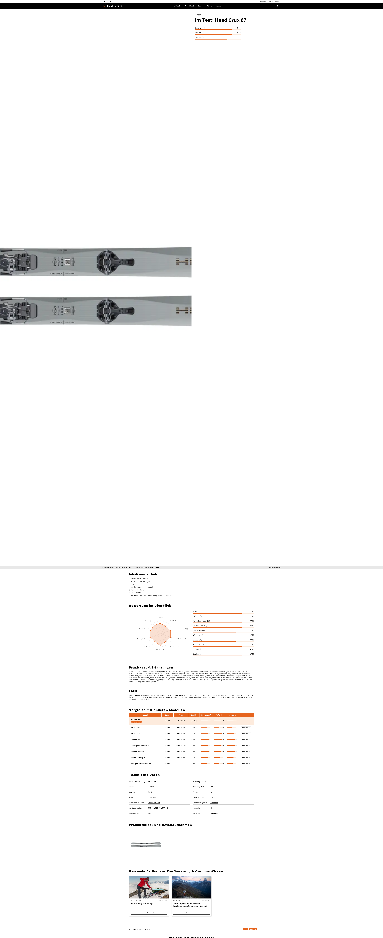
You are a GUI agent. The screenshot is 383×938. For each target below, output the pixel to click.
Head (212, 808)
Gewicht (197, 654)
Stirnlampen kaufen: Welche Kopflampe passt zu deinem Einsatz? (190, 904)
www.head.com (154, 803)
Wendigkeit (198, 635)
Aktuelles (177, 6)
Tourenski (214, 803)
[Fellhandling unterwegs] (149, 887)
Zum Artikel (148, 913)
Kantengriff (200, 28)
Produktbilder (136, 593)
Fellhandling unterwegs (142, 903)
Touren (200, 6)
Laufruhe (199, 37)
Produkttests (190, 6)
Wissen (209, 6)
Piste (196, 612)
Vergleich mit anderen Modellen (143, 587)
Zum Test (245, 728)
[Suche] (277, 5)
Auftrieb (199, 33)
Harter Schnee (199, 630)
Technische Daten (137, 590)
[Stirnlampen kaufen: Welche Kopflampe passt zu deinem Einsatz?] (191, 887)
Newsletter (263, 1)
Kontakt (277, 1)
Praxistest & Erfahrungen (140, 581)
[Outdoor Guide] (113, 6)
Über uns (270, 1)
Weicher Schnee (200, 626)
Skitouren (214, 813)
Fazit (132, 584)
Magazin (219, 6)
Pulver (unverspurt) (201, 621)
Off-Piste (197, 616)
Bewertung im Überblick (140, 579)
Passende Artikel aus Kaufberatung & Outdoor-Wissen (151, 595)
